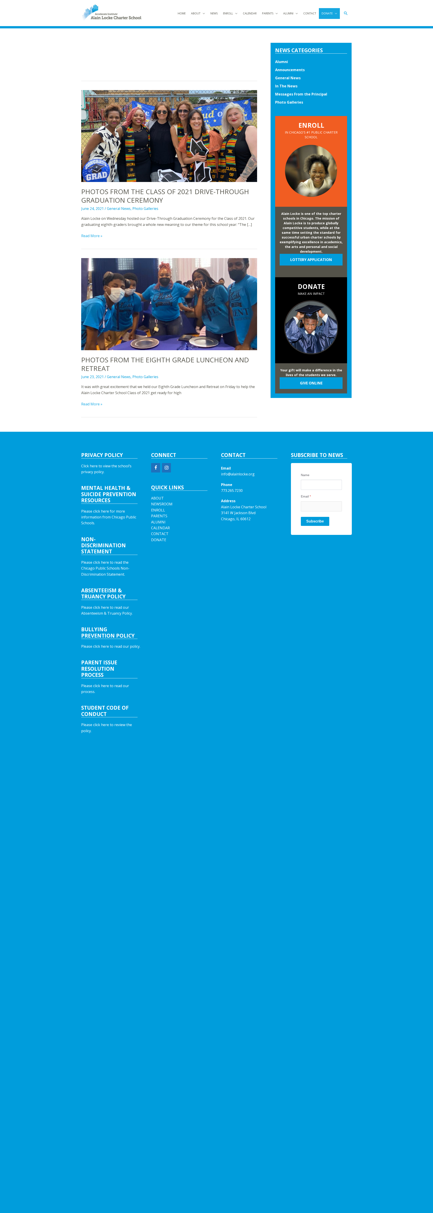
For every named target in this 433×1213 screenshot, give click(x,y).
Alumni (281, 61)
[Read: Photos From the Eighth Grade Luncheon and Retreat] (169, 303)
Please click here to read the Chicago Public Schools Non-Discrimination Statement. (105, 568)
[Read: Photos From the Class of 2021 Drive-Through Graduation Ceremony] (169, 135)
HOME (182, 13)
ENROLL (228, 13)
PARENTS (267, 13)
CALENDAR (250, 13)
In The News (286, 86)
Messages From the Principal (301, 94)
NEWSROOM (162, 504)
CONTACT (309, 13)
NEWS (214, 13)
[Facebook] (155, 467)
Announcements (290, 69)
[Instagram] (166, 467)
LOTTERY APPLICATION (311, 259)
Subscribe (315, 521)
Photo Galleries (145, 208)
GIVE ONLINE (311, 383)
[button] (345, 13)
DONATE (327, 13)
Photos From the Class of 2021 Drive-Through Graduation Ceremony (165, 196)
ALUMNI (288, 13)
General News (119, 208)
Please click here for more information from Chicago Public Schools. (108, 517)
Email (306, 496)
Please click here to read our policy (110, 646)
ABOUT (195, 13)
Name (305, 475)
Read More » (91, 236)
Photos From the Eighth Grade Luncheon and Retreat (165, 364)
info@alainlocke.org (238, 474)
